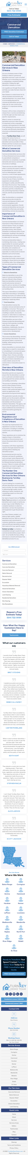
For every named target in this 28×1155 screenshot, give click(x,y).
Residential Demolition (9, 598)
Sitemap (14, 1142)
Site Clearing (6, 601)
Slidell (14, 1081)
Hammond (14, 1058)
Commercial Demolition (9, 564)
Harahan (14, 1061)
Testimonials (14, 635)
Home (14, 1114)
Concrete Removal (8, 570)
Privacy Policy (14, 1148)
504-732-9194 (14, 10)
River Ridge (14, 1078)
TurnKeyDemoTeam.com (15, 1151)
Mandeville (14, 1073)
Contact (14, 1134)
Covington (14, 1052)
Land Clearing (6, 595)
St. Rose (14, 1084)
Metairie (14, 1075)
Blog (14, 1132)
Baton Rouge (14, 1049)
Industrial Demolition (8, 588)
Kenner (14, 1064)
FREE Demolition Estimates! (14, 32)
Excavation (5, 582)
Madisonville (14, 1070)
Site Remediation (7, 604)
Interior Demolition (8, 591)
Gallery (14, 1126)
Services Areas (14, 1123)
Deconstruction (7, 576)
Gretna (14, 1055)
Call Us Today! (14, 36)
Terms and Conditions (14, 1145)
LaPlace (14, 1067)
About (14, 1117)
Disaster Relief (6, 579)
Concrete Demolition (8, 567)
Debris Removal (7, 573)
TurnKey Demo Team (13, 136)
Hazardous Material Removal (11, 585)
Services (14, 1120)
